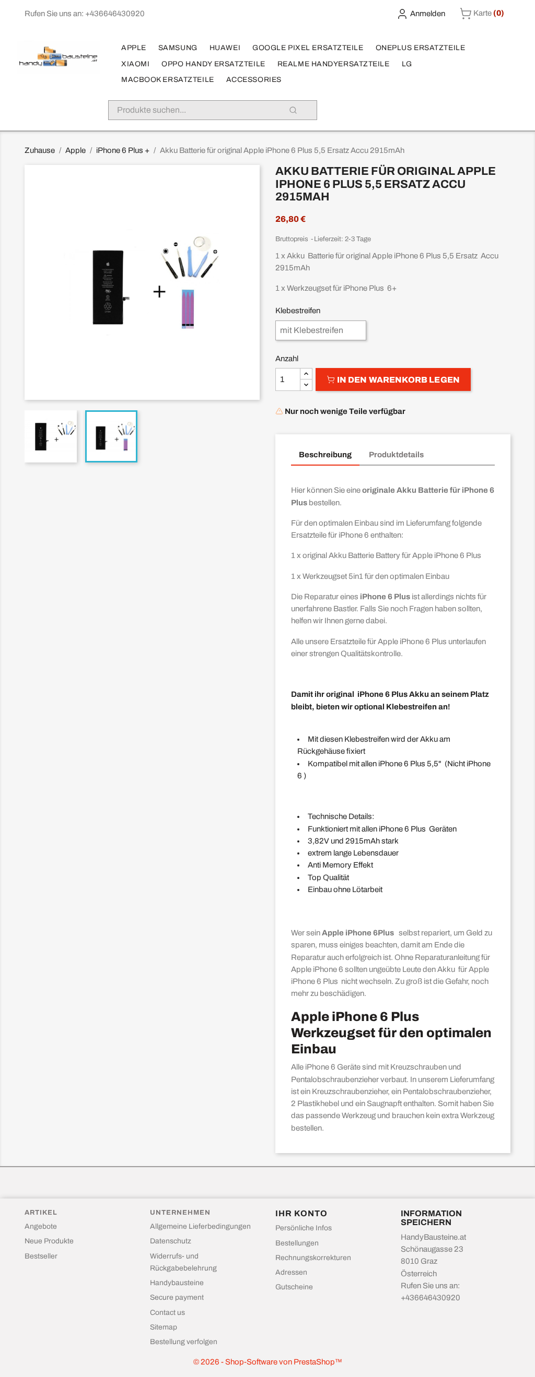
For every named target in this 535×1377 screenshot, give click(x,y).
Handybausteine (177, 1283)
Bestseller (41, 1256)
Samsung (177, 48)
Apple (133, 48)
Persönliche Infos (303, 1228)
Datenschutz (170, 1241)
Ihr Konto (301, 1213)
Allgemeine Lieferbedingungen (200, 1226)
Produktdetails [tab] (396, 454)
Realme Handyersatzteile (333, 64)
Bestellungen (297, 1243)
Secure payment (177, 1297)
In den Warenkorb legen (397, 379)
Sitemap (163, 1327)
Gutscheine (294, 1287)
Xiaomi (135, 64)
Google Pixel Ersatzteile (307, 48)
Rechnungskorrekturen (313, 1258)
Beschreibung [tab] (325, 454)
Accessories (254, 80)
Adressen (291, 1272)
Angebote (41, 1226)
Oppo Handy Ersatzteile (213, 64)
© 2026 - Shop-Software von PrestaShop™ (267, 1362)
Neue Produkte (49, 1241)
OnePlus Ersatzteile (421, 48)
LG (407, 64)
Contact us (167, 1312)
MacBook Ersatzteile (167, 80)
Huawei (225, 48)
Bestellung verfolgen (183, 1342)
